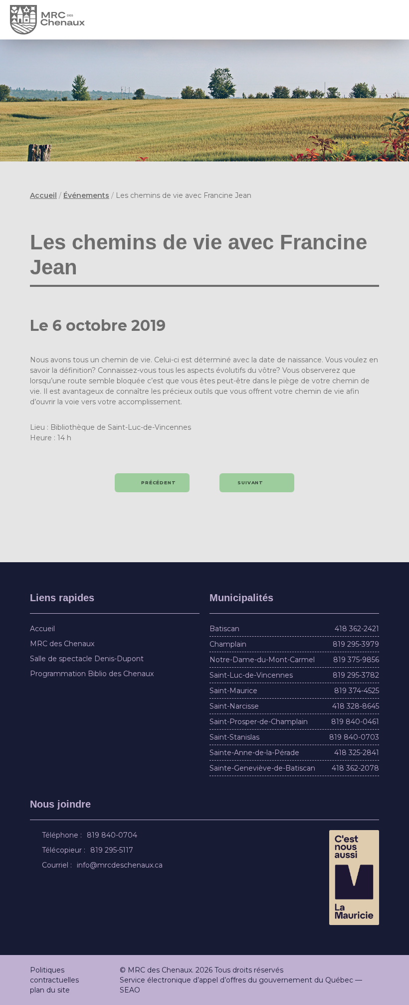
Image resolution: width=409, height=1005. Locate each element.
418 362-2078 (355, 768)
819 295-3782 (356, 675)
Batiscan (224, 628)
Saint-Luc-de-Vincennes (251, 675)
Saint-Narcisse (234, 706)
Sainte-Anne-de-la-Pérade (254, 752)
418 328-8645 (355, 706)
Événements (86, 195)
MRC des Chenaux (62, 643)
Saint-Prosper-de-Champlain (258, 721)
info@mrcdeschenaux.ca (121, 865)
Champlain (227, 644)
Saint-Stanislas (234, 737)
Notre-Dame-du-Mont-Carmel (262, 659)
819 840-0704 (113, 835)
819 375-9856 (356, 659)
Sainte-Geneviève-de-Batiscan (262, 768)
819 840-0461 (355, 721)
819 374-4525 (356, 690)
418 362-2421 (357, 628)
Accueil (43, 195)
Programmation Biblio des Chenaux (92, 673)
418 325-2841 (356, 752)
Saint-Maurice (233, 690)
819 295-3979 (356, 644)
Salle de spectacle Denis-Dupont (87, 658)
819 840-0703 (354, 737)
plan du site (50, 990)
